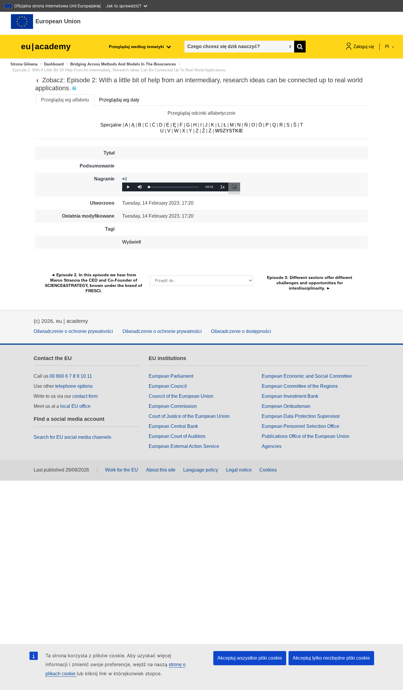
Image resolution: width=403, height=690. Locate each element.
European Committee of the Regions (300, 386)
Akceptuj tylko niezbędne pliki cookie (331, 658)
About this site (161, 469)
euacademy (46, 46)
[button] (75, 88)
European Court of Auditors (177, 436)
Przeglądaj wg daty (119, 99)
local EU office (75, 406)
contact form (85, 396)
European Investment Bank (290, 396)
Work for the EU (121, 469)
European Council (168, 386)
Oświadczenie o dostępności (241, 331)
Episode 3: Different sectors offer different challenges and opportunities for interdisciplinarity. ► (310, 282)
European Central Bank (173, 426)
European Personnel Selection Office (300, 426)
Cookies (268, 469)
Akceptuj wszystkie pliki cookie (249, 658)
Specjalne (111, 124)
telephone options (74, 386)
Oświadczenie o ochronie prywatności (73, 331)
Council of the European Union (181, 396)
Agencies (271, 446)
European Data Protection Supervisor (301, 416)
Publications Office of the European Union (305, 436)
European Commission (173, 406)
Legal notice (239, 469)
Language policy (200, 469)
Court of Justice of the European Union (189, 416)
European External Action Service (184, 446)
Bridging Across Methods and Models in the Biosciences (123, 64)
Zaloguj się (363, 46)
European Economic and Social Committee (307, 376)
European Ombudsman (286, 406)
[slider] (174, 187)
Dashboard (54, 64)
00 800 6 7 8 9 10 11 (71, 376)
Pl (387, 46)
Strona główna (23, 64)
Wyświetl (131, 241)
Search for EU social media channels (72, 437)
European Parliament (171, 376)
